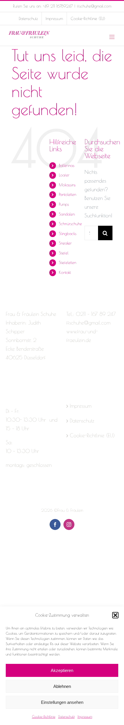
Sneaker (65, 243)
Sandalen (67, 214)
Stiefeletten (67, 262)
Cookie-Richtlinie (43, 716)
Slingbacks (67, 233)
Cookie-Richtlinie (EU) (92, 435)
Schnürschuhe (70, 223)
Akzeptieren (62, 670)
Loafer (64, 175)
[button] (115, 615)
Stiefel (64, 253)
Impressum (85, 716)
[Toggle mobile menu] (112, 37)
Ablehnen (62, 686)
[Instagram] (18, 380)
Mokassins (67, 185)
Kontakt (65, 272)
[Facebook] (8, 380)
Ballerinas (66, 165)
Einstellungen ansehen (62, 702)
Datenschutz (66, 716)
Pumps (64, 204)
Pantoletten (67, 194)
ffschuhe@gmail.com (94, 6)
